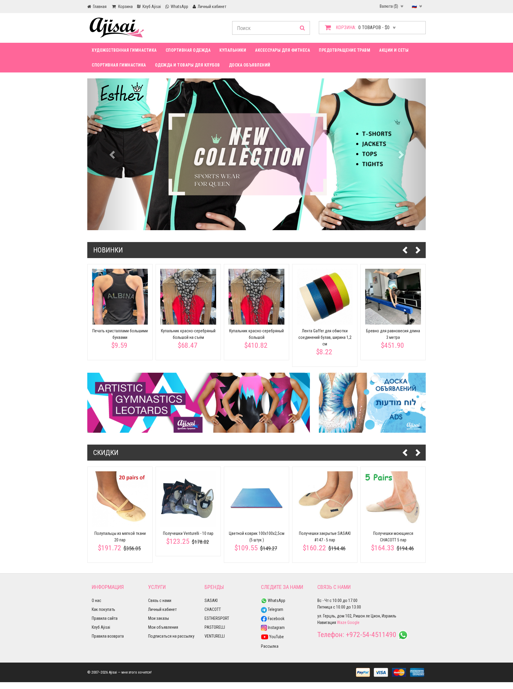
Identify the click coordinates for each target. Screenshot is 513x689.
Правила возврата (108, 636)
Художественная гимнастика (124, 50)
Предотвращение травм (344, 50)
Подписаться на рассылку (171, 636)
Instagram (276, 627)
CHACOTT (213, 609)
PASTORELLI (215, 627)
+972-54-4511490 (371, 634)
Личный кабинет (162, 609)
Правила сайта (105, 618)
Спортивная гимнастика (119, 65)
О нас (96, 600)
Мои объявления (163, 627)
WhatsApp (276, 600)
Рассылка (269, 646)
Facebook (275, 618)
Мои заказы (158, 618)
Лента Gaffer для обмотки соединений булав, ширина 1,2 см (325, 337)
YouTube (276, 636)
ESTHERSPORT (217, 618)
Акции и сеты (393, 50)
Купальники (232, 50)
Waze (341, 622)
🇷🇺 (415, 6)
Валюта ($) (389, 6)
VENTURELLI (215, 636)
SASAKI (211, 600)
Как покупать (103, 609)
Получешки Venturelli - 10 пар (188, 533)
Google (353, 622)
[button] (112, 154)
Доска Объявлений (249, 65)
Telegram (275, 609)
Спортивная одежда (188, 50)
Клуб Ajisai (101, 627)
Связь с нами (159, 600)
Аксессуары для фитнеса (282, 50)
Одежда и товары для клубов (187, 65)
